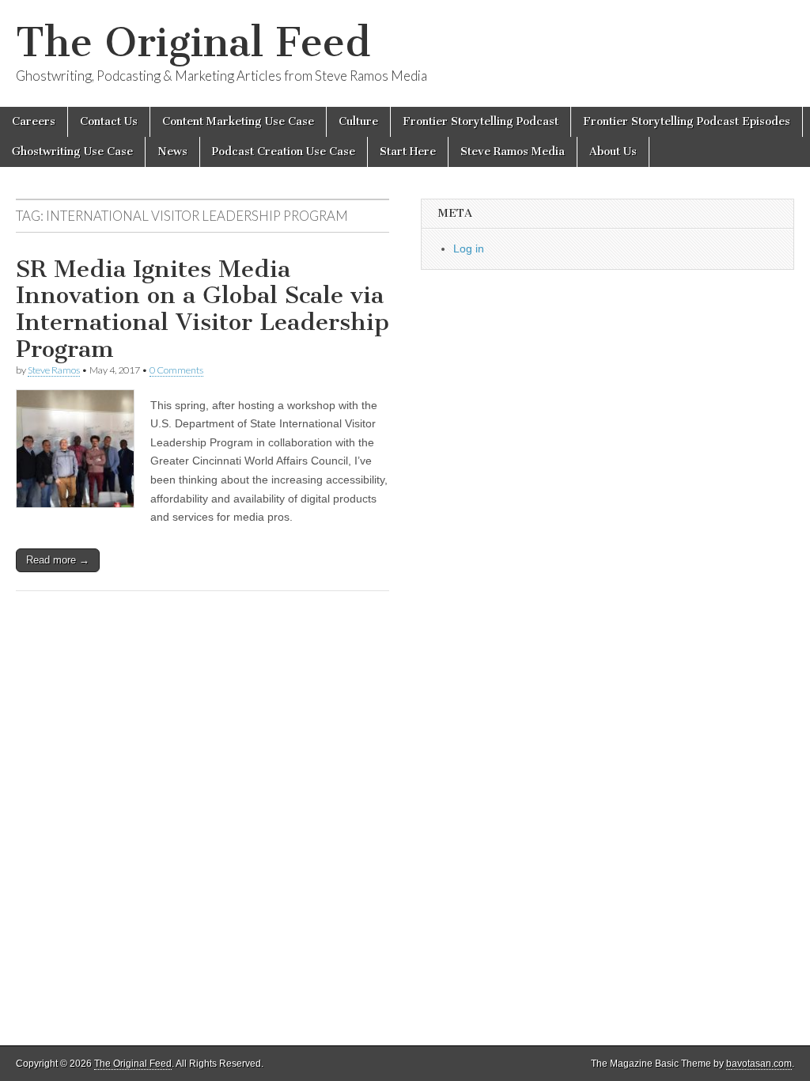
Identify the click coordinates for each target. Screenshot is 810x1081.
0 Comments (176, 370)
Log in (468, 248)
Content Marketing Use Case (238, 121)
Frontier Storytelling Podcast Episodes (686, 121)
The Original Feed (193, 42)
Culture (358, 121)
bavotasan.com (759, 1063)
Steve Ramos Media (512, 151)
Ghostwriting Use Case (72, 151)
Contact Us (109, 121)
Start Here (408, 151)
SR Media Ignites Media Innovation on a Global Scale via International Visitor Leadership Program (202, 309)
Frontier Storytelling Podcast (480, 121)
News (172, 151)
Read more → (57, 560)
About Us (613, 151)
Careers (33, 121)
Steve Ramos (54, 370)
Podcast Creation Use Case (283, 151)
